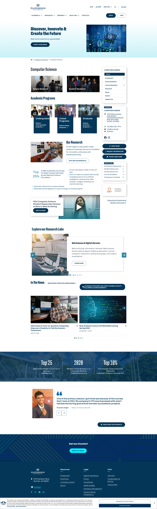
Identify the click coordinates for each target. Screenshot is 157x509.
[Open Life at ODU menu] (78, 15)
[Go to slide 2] (73, 275)
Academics (35, 15)
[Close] (154, 503)
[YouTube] (39, 492)
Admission (49, 15)
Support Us (109, 99)
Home (108, 74)
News (107, 92)
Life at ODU (73, 15)
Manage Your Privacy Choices (124, 501)
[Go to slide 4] (77, 275)
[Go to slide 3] (75, 275)
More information (21, 506)
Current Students (74, 77)
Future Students (38, 77)
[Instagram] (35, 492)
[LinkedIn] (43, 492)
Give (91, 7)
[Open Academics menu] (41, 15)
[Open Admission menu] (54, 15)
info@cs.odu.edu (112, 129)
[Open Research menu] (66, 15)
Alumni (98, 7)
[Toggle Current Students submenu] (124, 85)
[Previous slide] (59, 413)
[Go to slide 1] (72, 275)
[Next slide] (64, 413)
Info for (107, 7)
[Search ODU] (115, 7)
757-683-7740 (112, 126)
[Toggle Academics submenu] (124, 78)
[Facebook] (31, 492)
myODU (123, 7)
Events (107, 96)
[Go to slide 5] (79, 275)
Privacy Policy (11, 506)
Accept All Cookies (124, 505)
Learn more (78, 263)
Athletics (85, 15)
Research (61, 15)
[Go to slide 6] (81, 275)
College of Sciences (41, 60)
